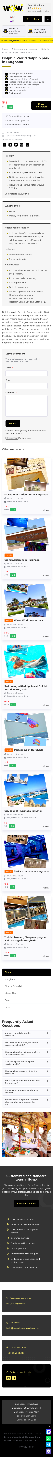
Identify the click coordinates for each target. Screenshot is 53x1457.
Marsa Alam (11, 993)
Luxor (8, 1007)
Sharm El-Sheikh (13, 986)
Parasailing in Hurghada (28, 749)
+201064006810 (15, 1353)
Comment (11, 392)
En (13, 17)
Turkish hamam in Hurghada (31, 871)
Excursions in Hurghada (26, 1404)
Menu (36, 19)
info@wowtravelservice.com (22, 1328)
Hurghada (10, 979)
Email (9, 380)
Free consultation (26, 1203)
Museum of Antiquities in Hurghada (26, 494)
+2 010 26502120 (15, 1303)
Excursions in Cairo (26, 1416)
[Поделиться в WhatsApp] (27, 145)
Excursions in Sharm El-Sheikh (26, 1408)
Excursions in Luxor (26, 1420)
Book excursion (41, 105)
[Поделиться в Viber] (21, 145)
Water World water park (28, 620)
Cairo (7, 1000)
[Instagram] (8, 1378)
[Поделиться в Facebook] (4, 145)
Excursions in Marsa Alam (26, 1412)
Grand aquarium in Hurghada (22, 559)
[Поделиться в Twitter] (16, 145)
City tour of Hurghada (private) (23, 810)
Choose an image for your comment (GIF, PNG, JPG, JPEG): (26, 432)
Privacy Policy (26, 1446)
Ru (13, 21)
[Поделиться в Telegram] (10, 145)
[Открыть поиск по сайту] (48, 19)
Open (46, 510)
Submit (13, 423)
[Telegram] (14, 1378)
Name (9, 368)
